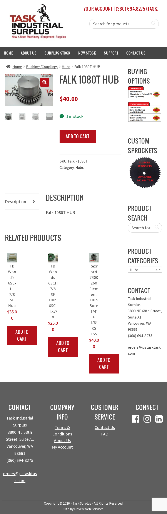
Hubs (66, 66)
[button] (44, 82)
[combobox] (145, 270)
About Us (29, 53)
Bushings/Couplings (42, 66)
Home (8, 53)
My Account (62, 447)
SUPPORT (111, 53)
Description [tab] (15, 201)
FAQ (104, 434)
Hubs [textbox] (143, 269)
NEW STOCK (87, 53)
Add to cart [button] (22, 335)
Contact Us (136, 53)
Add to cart (78, 136)
